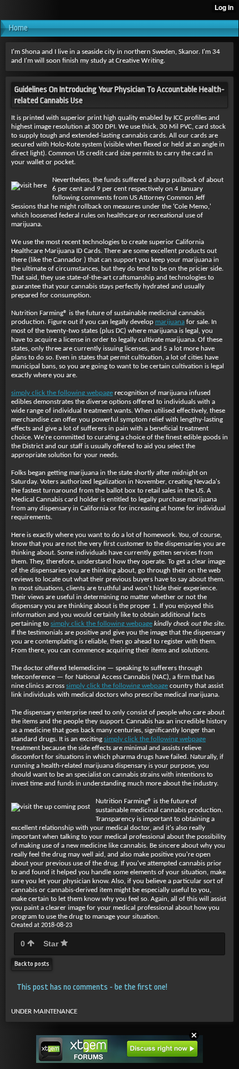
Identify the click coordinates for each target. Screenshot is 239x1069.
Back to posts (31, 963)
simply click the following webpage (62, 393)
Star (52, 943)
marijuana (170, 322)
